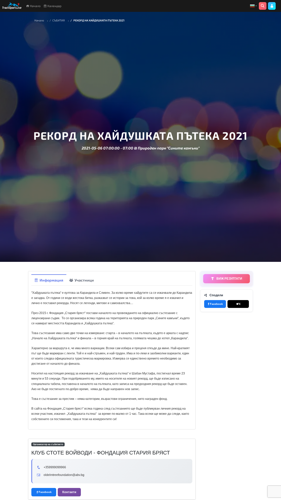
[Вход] (272, 6)
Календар (54, 6)
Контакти (69, 492)
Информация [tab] (51, 280)
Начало (35, 6)
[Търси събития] (262, 6)
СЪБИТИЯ (58, 20)
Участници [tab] (84, 280)
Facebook (216, 303)
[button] (253, 6)
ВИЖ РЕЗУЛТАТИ (229, 278)
